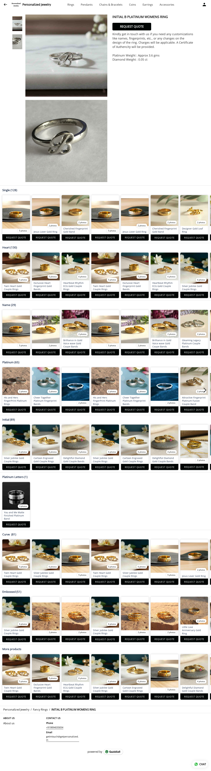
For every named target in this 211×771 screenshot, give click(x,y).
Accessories (167, 4)
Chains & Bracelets (110, 4)
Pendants (87, 4)
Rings (70, 4)
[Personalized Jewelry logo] (16, 4)
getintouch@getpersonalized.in (62, 738)
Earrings (148, 4)
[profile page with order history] (204, 4)
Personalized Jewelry (36, 4)
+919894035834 (54, 727)
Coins (132, 4)
